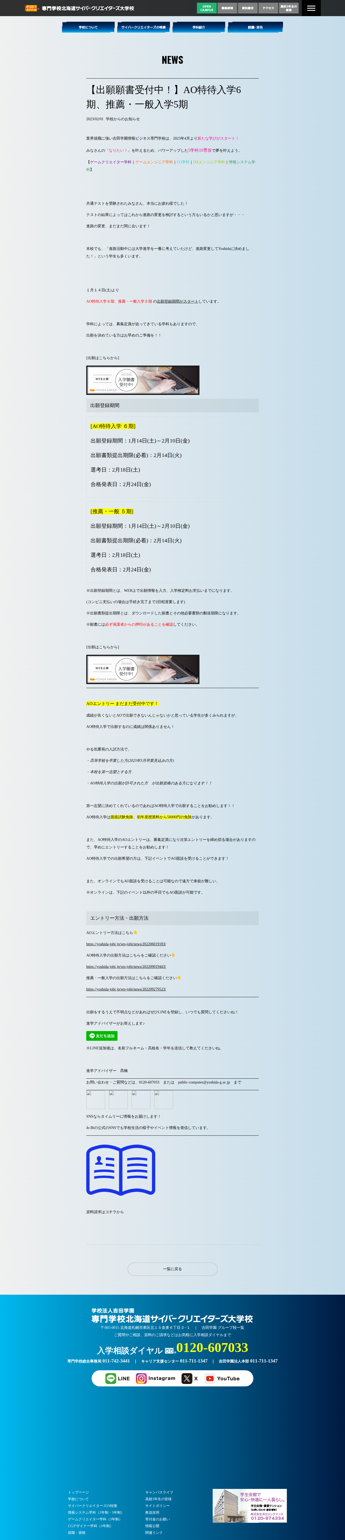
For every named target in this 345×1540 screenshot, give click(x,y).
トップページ (78, 1492)
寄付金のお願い (157, 1519)
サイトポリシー (157, 1506)
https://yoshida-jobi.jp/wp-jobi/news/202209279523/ (126, 989)
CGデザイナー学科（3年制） (90, 1526)
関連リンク (154, 1533)
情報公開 (152, 1526)
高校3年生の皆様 (158, 1499)
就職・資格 (76, 1533)
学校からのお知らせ (123, 119)
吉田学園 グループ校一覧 (223, 1328)
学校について (78, 1499)
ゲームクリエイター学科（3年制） (95, 1519)
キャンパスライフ (159, 1492)
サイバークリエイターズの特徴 (92, 1506)
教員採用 (152, 1512)
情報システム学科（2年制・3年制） (96, 1512)
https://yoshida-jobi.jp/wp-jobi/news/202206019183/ (126, 944)
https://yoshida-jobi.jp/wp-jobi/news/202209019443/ (126, 967)
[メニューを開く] (311, 8)
